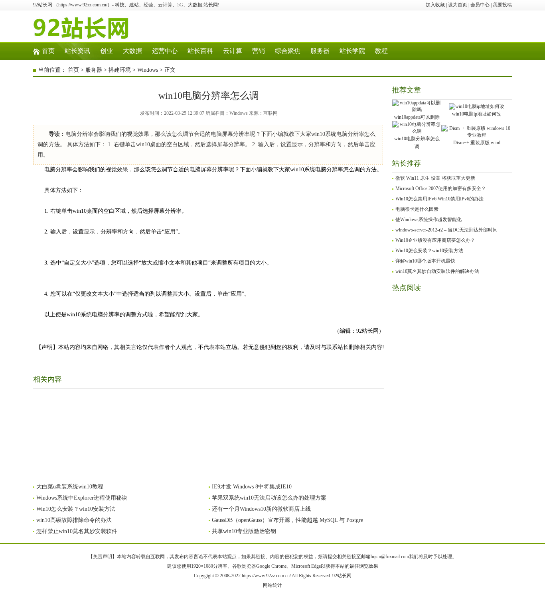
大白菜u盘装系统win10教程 (69, 487)
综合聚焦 (287, 50)
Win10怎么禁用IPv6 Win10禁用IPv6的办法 (439, 199)
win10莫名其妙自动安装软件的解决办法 (437, 271)
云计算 (232, 50)
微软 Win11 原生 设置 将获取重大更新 (435, 178)
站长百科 (200, 50)
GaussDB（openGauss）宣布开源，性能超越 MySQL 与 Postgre (287, 520)
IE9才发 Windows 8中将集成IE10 (252, 487)
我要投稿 (502, 5)
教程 (381, 50)
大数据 (132, 50)
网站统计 (272, 585)
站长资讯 (77, 50)
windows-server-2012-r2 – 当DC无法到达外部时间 (446, 230)
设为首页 (457, 5)
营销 (258, 50)
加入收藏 (435, 5)
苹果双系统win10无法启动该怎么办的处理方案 (269, 498)
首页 (48, 50)
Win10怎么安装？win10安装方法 (75, 509)
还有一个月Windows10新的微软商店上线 (261, 509)
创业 (106, 50)
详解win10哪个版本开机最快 (425, 261)
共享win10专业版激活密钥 (244, 531)
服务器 (320, 50)
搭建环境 (120, 70)
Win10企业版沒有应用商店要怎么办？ (435, 240)
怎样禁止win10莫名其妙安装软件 (76, 531)
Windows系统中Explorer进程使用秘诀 (81, 498)
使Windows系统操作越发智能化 (428, 219)
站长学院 (352, 50)
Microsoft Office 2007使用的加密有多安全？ (440, 188)
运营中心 (165, 50)
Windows (147, 70)
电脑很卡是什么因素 (416, 209)
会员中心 (480, 5)
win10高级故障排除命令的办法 (74, 520)
